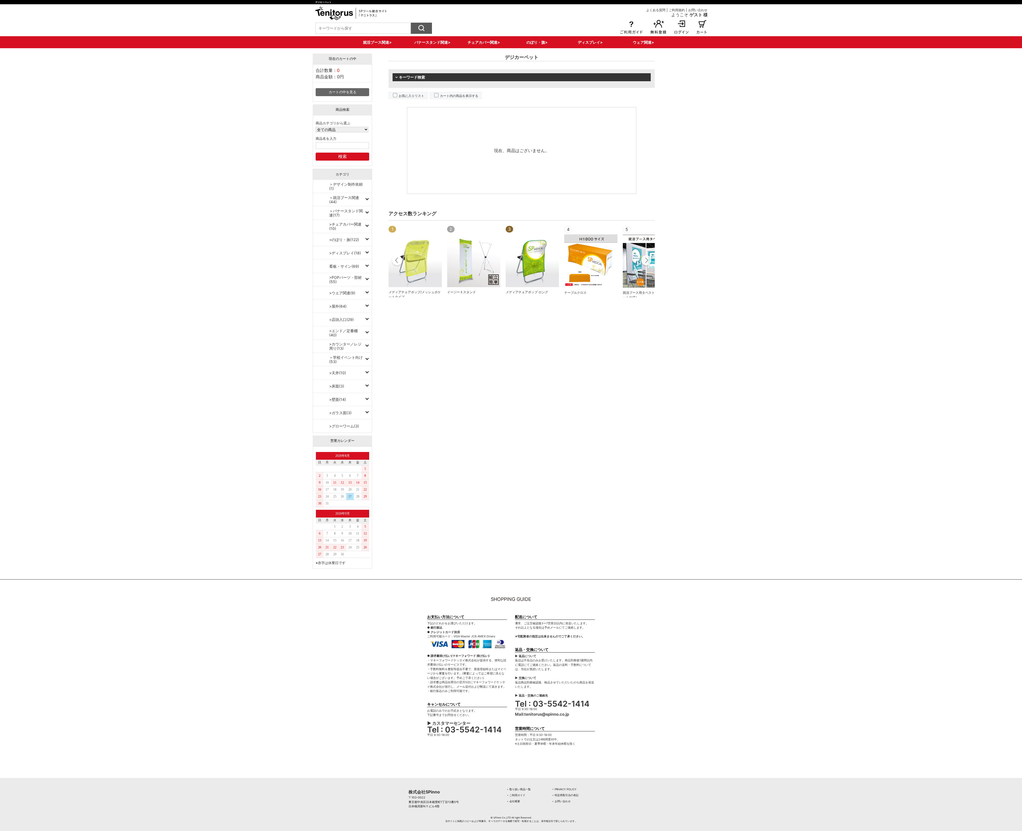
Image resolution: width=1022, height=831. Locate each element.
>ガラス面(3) (340, 412)
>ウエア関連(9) (342, 293)
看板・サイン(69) (344, 266)
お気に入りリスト (411, 96)
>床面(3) (336, 386)
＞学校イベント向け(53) (346, 359)
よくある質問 (655, 10)
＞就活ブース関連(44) (344, 199)
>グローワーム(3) (344, 426)
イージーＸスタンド (461, 292)
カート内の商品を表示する (459, 96)
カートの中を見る (342, 92)
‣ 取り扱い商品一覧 (519, 789)
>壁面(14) (337, 399)
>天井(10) (337, 372)
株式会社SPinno (424, 792)
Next (646, 261)
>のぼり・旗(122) (344, 239)
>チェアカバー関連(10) (345, 226)
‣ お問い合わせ (561, 801)
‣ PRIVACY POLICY (564, 789)
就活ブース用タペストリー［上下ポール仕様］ (648, 295)
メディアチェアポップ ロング (527, 292)
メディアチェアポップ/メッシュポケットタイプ (415, 294)
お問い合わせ (697, 10)
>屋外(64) (338, 306)
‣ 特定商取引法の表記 (565, 795)
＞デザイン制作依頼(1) (346, 186)
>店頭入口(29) (341, 319)
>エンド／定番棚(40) (343, 332)
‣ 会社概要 (513, 801)
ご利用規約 (677, 10)
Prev (397, 261)
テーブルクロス (575, 293)
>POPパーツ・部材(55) (345, 279)
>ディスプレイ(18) (345, 253)
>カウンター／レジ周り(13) (345, 346)
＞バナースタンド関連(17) (346, 213)
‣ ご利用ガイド (516, 795)
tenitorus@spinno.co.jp (546, 714)
